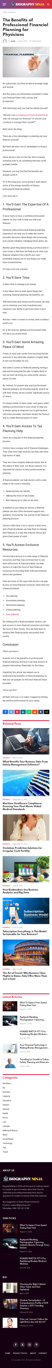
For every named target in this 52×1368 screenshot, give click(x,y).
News (5, 1135)
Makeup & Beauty (10, 1130)
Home (5, 12)
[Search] (48, 4)
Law (4, 1122)
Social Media (8, 1139)
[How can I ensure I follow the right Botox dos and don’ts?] (10, 1323)
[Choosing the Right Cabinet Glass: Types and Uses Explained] (10, 1288)
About (33, 1353)
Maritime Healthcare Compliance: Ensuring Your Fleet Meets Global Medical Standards (22, 806)
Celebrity (6, 1096)
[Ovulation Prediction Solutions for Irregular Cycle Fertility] (26, 827)
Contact (43, 1353)
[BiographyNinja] (27, 4)
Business (12, 12)
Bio (4, 1088)
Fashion (6, 1105)
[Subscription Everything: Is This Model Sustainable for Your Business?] (26, 911)
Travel (5, 1152)
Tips (4, 1148)
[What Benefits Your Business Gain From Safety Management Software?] (26, 741)
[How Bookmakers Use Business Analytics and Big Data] (26, 869)
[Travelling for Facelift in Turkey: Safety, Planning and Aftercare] (10, 1063)
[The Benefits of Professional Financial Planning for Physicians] (26, 62)
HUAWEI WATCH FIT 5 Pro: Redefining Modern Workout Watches (33, 1034)
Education (7, 1100)
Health (5, 1113)
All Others (7, 1083)
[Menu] (4, 4)
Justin (13, 41)
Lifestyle (6, 1126)
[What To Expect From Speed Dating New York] (10, 1006)
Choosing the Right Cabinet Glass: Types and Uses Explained (32, 1287)
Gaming (6, 1109)
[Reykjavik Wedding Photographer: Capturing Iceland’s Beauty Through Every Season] (10, 1021)
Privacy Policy (20, 1353)
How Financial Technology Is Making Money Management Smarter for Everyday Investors (34, 1048)
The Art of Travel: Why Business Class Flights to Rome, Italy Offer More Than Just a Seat (25, 976)
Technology (7, 1143)
